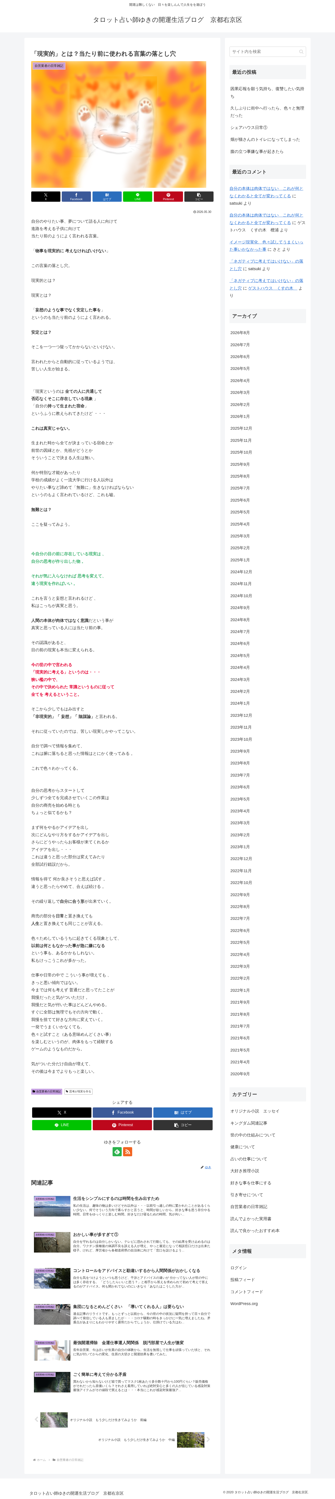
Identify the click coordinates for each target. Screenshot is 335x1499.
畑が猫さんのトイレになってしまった (265, 139)
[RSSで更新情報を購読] (127, 1151)
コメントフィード (246, 1291)
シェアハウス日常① (248, 127)
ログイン (238, 1267)
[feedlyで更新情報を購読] (117, 1151)
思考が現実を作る (80, 1091)
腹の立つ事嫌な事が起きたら (257, 151)
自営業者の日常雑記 (48, 1091)
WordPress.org (244, 1303)
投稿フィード (242, 1279)
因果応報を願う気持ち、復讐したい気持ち (267, 92)
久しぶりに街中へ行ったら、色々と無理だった (267, 112)
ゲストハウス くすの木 (272, 288)
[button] (199, 196)
